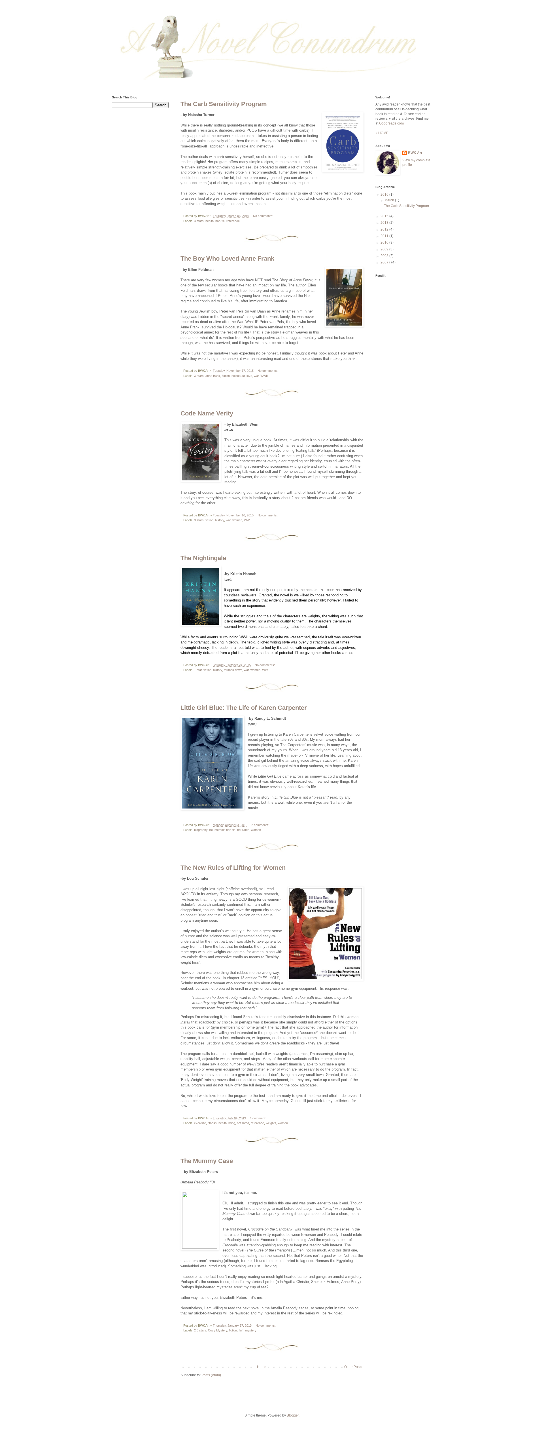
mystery (250, 1330)
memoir (219, 829)
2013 (385, 223)
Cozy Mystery (217, 1330)
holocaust (238, 375)
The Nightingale (203, 558)
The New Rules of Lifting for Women (233, 867)
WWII (264, 375)
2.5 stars (200, 1330)
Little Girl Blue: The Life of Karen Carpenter (243, 707)
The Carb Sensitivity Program (223, 103)
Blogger (293, 1415)
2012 (385, 229)
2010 (385, 242)
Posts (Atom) (211, 1375)
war (256, 375)
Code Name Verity (206, 413)
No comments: (263, 216)
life (211, 829)
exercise (200, 1123)
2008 (385, 256)
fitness (212, 1123)
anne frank (212, 375)
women (237, 520)
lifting (231, 1123)
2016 (385, 195)
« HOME (381, 133)
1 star (198, 670)
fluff (241, 1330)
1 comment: (258, 1118)
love (249, 375)
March (389, 200)
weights (271, 1123)
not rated (243, 829)
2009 (385, 249)
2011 (385, 236)
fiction (226, 375)
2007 (385, 262)
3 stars (199, 375)
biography (200, 829)
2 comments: (260, 825)
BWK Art (415, 153)
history (219, 520)
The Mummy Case (206, 1160)
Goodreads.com (391, 123)
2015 (385, 216)
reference (233, 221)
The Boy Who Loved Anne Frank (227, 258)
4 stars (199, 221)
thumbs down (233, 670)
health (209, 221)
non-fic (220, 221)
